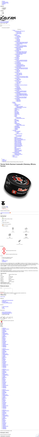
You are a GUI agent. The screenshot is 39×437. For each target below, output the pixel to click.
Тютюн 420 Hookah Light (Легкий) (22, 67)
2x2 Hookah (16, 105)
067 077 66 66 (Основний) (4, 21)
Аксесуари (14, 130)
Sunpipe (16, 122)
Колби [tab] (1, 325)
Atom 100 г (18, 39)
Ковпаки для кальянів (18, 144)
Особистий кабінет (5, 306)
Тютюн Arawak (17, 44)
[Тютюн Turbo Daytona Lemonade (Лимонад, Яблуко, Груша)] (17, 184)
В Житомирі (4, 330)
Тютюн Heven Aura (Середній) (21, 97)
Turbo (4, 296)
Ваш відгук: (2, 292)
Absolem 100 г (19, 62)
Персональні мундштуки (19, 138)
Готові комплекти (17, 104)
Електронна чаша (19, 133)
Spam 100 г (18, 86)
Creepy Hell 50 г (19, 81)
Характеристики (5, 260)
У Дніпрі (3, 329)
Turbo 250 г (18, 71)
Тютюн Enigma (17, 98)
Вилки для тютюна (18, 148)
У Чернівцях (4, 366)
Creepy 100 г (19, 82)
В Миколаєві (4, 336)
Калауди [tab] (1, 326)
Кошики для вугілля (18, 141)
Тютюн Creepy (17, 80)
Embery (16, 110)
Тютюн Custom (17, 35)
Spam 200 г (18, 87)
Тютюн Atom (17, 37)
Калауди (16, 137)
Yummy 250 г (19, 79)
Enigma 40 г (18, 99)
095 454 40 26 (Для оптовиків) (7, 312)
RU (3, 12)
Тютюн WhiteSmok (18, 88)
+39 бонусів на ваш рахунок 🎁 (5, 212)
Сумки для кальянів (18, 142)
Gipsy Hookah (17, 112)
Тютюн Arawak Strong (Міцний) (22, 46)
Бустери (16, 34)
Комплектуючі (17, 151)
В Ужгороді (4, 341)
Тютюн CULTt (17, 75)
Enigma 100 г (19, 100)
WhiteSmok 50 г (19, 89)
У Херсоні (4, 343)
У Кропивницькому (5, 354)
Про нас (3, 1)
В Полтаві (4, 338)
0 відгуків (2, 210)
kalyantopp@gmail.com (5, 313)
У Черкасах (4, 345)
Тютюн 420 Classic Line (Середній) (22, 68)
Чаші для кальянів (17, 131)
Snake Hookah (17, 120)
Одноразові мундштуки (18, 154)
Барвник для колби (18, 153)
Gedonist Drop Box (19, 43)
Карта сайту (4, 301)
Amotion (16, 108)
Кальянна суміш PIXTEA (19, 47)
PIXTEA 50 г (19, 48)
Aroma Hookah (17, 109)
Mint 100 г (18, 55)
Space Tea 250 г (19, 33)
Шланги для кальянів (18, 143)
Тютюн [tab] (1, 324)
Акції (3, 307)
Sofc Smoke (16, 111)
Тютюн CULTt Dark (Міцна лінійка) (22, 77)
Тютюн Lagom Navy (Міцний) (21, 91)
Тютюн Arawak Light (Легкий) (21, 45)
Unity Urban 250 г (19, 74)
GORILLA (16, 129)
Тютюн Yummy (17, 78)
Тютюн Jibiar (17, 57)
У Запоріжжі (4, 331)
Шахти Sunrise (19, 124)
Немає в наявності (3, 215)
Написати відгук (7, 210)
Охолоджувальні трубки (18, 145)
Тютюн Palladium (17, 92)
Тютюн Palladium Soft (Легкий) (22, 93)
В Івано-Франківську (5, 349)
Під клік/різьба (19, 136)
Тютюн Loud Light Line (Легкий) (22, 60)
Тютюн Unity (17, 72)
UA (2, 10)
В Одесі (3, 337)
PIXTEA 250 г (19, 49)
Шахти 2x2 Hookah (20, 106)
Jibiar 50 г (18, 58)
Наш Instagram (15, 156)
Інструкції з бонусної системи (7, 302)
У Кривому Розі (4, 333)
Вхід (1, 15)
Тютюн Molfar (17, 50)
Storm (15, 121)
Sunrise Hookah (17, 123)
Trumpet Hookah (17, 127)
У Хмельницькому (5, 344)
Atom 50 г (18, 38)
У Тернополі (4, 361)
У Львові (3, 335)
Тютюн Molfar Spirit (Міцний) (21, 53)
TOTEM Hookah (17, 126)
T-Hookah (16, 128)
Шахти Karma (19, 117)
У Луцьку (3, 355)
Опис (3, 259)
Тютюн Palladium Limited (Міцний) (22, 95)
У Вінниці (4, 328)
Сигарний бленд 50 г (20, 64)
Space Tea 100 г (19, 32)
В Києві (3, 332)
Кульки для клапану (18, 146)
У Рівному (4, 339)
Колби (16, 134)
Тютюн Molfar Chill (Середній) (21, 52)
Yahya (16, 103)
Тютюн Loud (17, 59)
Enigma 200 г (19, 101)
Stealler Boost (17, 113)
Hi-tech (16, 114)
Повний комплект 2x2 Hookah (21, 107)
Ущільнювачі (17, 149)
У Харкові (4, 342)
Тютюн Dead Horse (18, 63)
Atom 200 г (18, 40)
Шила (16, 147)
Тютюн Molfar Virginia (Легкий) (22, 51)
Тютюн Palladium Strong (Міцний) (22, 94)
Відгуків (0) (4, 261)
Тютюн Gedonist (17, 41)
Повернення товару (5, 2)
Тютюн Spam (17, 85)
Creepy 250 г (19, 83)
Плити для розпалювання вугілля (20, 139)
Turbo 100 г (18, 70)
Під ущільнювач (19, 135)
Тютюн (14, 30)
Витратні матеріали (16, 152)
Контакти (3, 3)
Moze (15, 119)
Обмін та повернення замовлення (7, 300)
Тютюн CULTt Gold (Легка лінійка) (22, 76)
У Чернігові (4, 367)
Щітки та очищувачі (18, 140)
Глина (18, 132)
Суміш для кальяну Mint (18, 54)
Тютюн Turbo (17, 69)
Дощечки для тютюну (18, 150)
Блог (3, 4)
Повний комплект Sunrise (21, 125)
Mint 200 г (18, 56)
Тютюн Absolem (17, 61)
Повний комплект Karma (21, 118)
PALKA (16, 115)
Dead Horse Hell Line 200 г (21, 66)
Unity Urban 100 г (19, 73)
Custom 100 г (19, 36)
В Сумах (3, 360)
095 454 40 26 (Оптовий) (4, 22)
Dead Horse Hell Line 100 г (21, 65)
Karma (16, 116)
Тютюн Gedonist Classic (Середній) (22, 42)
